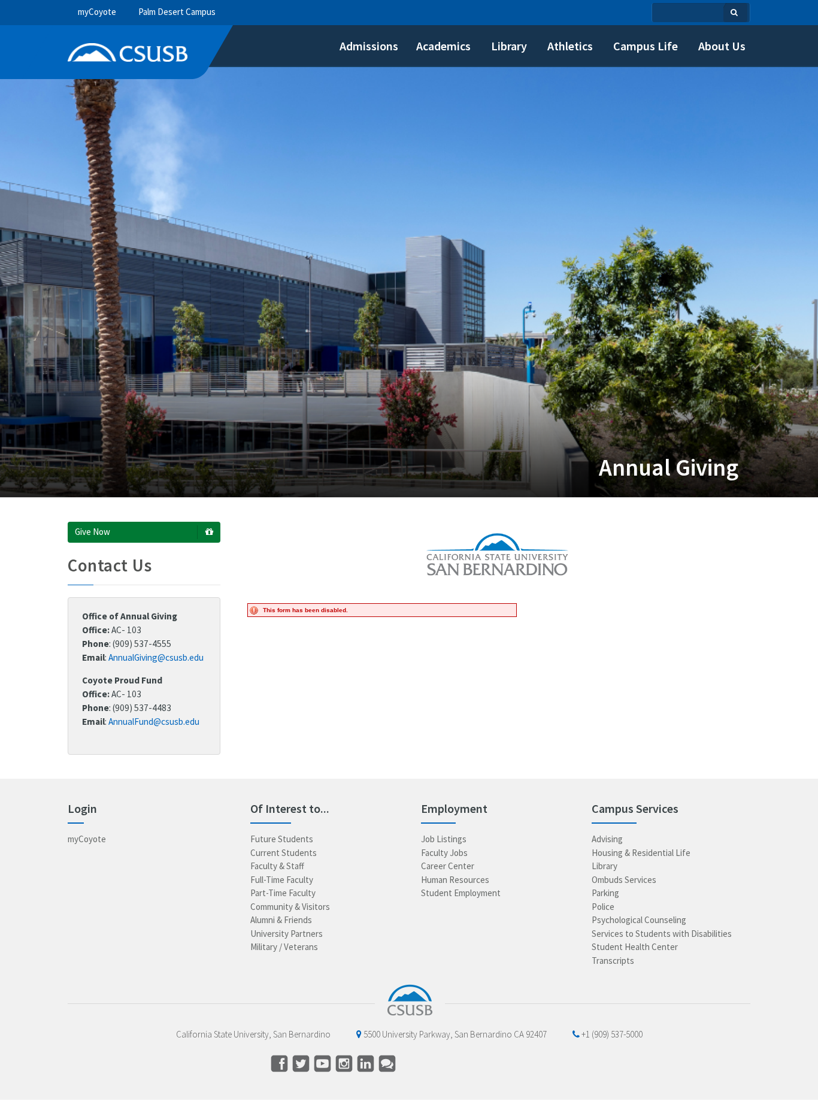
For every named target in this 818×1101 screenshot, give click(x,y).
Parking (605, 893)
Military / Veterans (284, 946)
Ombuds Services (624, 879)
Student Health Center (635, 946)
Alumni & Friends (281, 919)
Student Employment (461, 893)
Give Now (92, 531)
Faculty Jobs (444, 852)
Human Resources (455, 879)
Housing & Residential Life (641, 852)
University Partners (286, 933)
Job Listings (443, 839)
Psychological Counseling (639, 919)
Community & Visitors (290, 906)
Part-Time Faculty (283, 893)
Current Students (283, 852)
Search (735, 12)
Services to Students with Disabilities (662, 933)
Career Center (447, 866)
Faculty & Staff (277, 866)
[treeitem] (361, 46)
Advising (607, 839)
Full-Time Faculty (281, 879)
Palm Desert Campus (177, 11)
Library (604, 866)
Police (603, 906)
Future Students (281, 839)
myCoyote (97, 11)
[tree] (147, 12)
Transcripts (613, 960)
